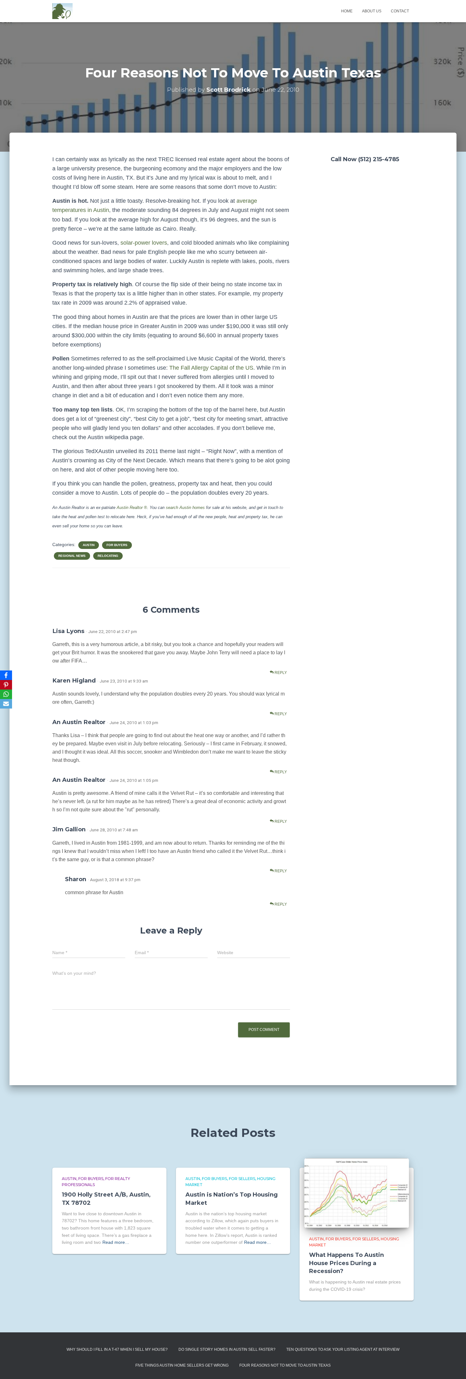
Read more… (115, 1242)
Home (347, 11)
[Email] (6, 704)
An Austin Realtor (79, 722)
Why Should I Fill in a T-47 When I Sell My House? (117, 1349)
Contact (400, 11)
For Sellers (242, 1178)
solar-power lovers (143, 243)
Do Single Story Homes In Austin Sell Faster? (226, 1349)
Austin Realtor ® (132, 507)
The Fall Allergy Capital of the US (211, 368)
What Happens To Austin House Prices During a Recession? (346, 1262)
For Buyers (117, 545)
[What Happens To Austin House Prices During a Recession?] (356, 1192)
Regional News (72, 556)
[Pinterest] (6, 685)
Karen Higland (74, 680)
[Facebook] (6, 675)
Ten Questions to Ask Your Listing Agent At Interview (342, 1349)
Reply (280, 672)
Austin (88, 545)
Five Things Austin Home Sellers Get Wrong (182, 1365)
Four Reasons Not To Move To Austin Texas (285, 1365)
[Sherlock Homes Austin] (62, 11)
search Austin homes (185, 507)
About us (371, 11)
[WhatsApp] (6, 694)
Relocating (108, 556)
